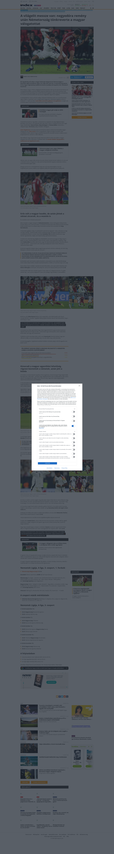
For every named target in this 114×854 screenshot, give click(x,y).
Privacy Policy (64, 468)
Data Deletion (49, 468)
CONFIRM (47, 463)
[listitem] (57, 409)
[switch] (73, 412)
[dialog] (57, 427)
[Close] (80, 386)
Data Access (57, 468)
